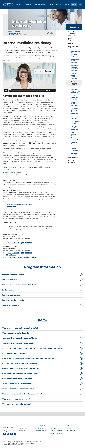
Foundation (54, 428)
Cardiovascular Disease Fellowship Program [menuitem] (76, 53)
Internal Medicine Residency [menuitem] (74, 83)
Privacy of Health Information (14, 443)
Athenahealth (70, 430)
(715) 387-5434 (11, 255)
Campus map (11, 206)
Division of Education (57, 426)
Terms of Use (30, 443)
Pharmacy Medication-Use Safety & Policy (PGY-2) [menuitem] (75, 120)
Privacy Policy (37, 441)
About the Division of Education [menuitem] (71, 33)
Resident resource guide (12, 173)
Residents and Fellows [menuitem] (73, 47)
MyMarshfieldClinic (72, 426)
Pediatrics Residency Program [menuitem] (74, 103)
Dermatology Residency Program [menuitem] (75, 60)
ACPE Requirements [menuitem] (73, 39)
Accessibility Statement (42, 426)
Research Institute (56, 430)
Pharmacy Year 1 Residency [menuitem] (74, 127)
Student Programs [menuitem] (71, 161)
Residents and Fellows (15, 33)
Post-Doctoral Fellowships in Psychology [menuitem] (75, 136)
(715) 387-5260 (26, 243)
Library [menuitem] (70, 43)
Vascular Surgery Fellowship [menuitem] (74, 148)
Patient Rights (39, 428)
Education (18, 31)
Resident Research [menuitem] (74, 143)
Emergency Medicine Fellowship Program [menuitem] (74, 68)
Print (51, 33)
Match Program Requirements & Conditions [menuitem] (75, 90)
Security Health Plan (56, 433)
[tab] (42, 274)
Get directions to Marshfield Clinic (19, 204)
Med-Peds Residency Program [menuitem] (74, 97)
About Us (22, 426)
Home (10, 31)
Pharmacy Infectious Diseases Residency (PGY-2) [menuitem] (74, 112)
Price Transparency (41, 430)
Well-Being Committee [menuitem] (74, 154)
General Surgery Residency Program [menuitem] (74, 76)
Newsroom (22, 430)
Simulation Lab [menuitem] (73, 157)
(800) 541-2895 (13, 243)
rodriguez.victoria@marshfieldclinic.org (23, 257)
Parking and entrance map (16, 209)
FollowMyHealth (71, 428)
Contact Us (22, 428)
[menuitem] (18, 4)
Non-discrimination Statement (14, 445)
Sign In (74, 4)
